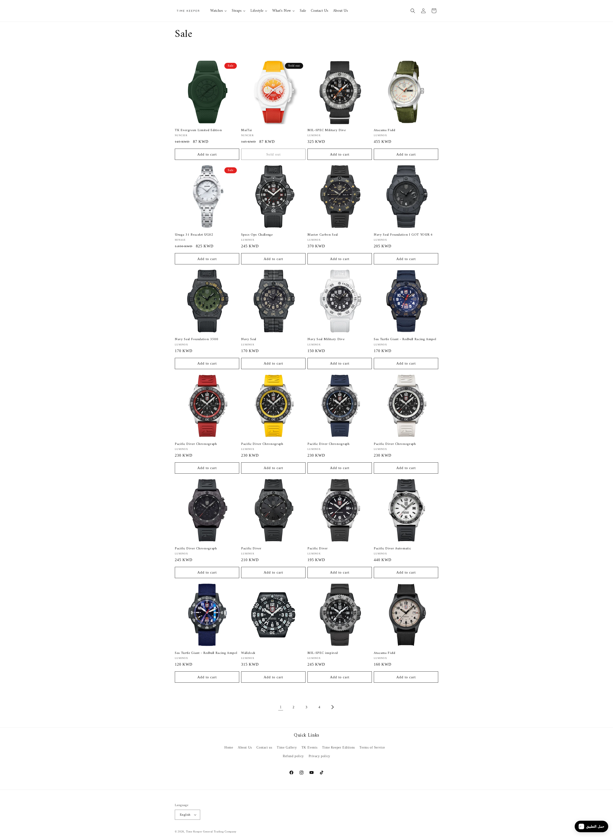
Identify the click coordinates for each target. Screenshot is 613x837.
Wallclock (248, 653)
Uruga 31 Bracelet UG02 (194, 235)
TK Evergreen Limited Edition (198, 130)
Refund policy (293, 756)
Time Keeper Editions (338, 747)
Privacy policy (319, 756)
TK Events (309, 747)
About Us (245, 747)
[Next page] (332, 707)
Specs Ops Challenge (257, 235)
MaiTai (246, 130)
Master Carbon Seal (322, 235)
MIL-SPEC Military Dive (326, 130)
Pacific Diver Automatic (392, 548)
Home (228, 747)
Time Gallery (287, 747)
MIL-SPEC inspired (322, 653)
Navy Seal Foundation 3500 (196, 339)
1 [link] (281, 707)
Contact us (264, 747)
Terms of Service (372, 747)
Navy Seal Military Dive (325, 339)
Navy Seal (248, 339)
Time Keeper (194, 831)
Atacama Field (384, 130)
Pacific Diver (251, 548)
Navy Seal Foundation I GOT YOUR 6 (403, 235)
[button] (413, 11)
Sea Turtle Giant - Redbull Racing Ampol (405, 339)
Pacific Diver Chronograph (196, 444)
